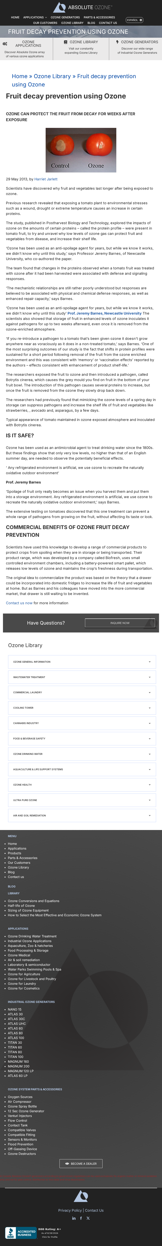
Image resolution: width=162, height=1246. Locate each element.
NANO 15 (15, 1009)
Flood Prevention (20, 1144)
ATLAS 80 (15, 1033)
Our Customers (19, 863)
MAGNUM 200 (18, 1066)
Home (19, 76)
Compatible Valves (22, 1130)
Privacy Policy (70, 1210)
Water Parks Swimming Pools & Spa (34, 969)
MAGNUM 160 (18, 1061)
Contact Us (94, 1210)
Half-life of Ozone (21, 906)
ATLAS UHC (17, 1024)
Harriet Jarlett (45, 179)
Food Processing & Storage (28, 950)
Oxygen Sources (20, 1097)
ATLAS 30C (16, 1019)
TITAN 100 (15, 1057)
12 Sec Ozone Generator (26, 1111)
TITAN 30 (15, 1043)
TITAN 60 (15, 1047)
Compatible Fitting (21, 1135)
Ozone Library (52, 76)
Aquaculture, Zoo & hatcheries (30, 946)
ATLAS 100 (16, 1038)
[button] (82, 661)
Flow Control (17, 1120)
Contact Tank (18, 1125)
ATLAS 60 (15, 1028)
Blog (11, 872)
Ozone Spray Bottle (23, 1106)
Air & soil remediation (24, 960)
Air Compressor (19, 1102)
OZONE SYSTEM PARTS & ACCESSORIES (35, 1089)
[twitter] (88, 1218)
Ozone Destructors (22, 1154)
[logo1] (82, 4)
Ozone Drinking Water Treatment (32, 936)
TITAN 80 (15, 1052)
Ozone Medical (19, 955)
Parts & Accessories (22, 858)
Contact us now (19, 603)
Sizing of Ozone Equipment (28, 910)
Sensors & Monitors (22, 1139)
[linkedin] (73, 1218)
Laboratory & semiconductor (29, 965)
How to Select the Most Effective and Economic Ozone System (55, 915)
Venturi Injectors (20, 1116)
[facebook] (81, 1218)
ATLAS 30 (15, 1014)
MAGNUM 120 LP (21, 1071)
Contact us (16, 877)
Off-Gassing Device (22, 1149)
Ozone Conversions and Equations (33, 901)
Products (14, 853)
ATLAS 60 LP (17, 1076)
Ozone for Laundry (22, 984)
